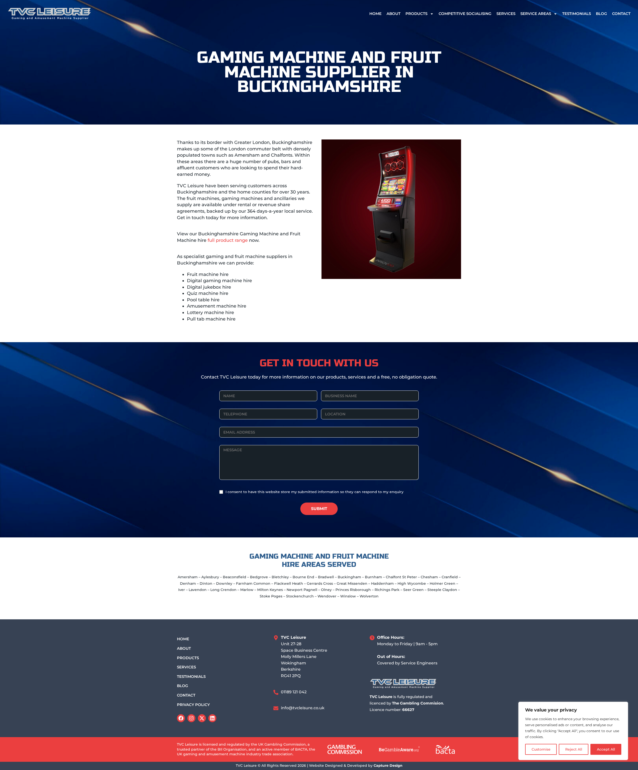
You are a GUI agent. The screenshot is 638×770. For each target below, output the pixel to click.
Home (375, 13)
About (393, 13)
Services (505, 13)
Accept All (606, 749)
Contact (621, 13)
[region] (573, 731)
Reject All (573, 749)
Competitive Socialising (465, 13)
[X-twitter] (202, 718)
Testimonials (576, 13)
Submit (319, 508)
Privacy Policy (193, 704)
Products (416, 13)
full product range (228, 240)
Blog (601, 13)
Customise (541, 749)
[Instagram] (191, 718)
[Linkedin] (212, 718)
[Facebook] (181, 718)
